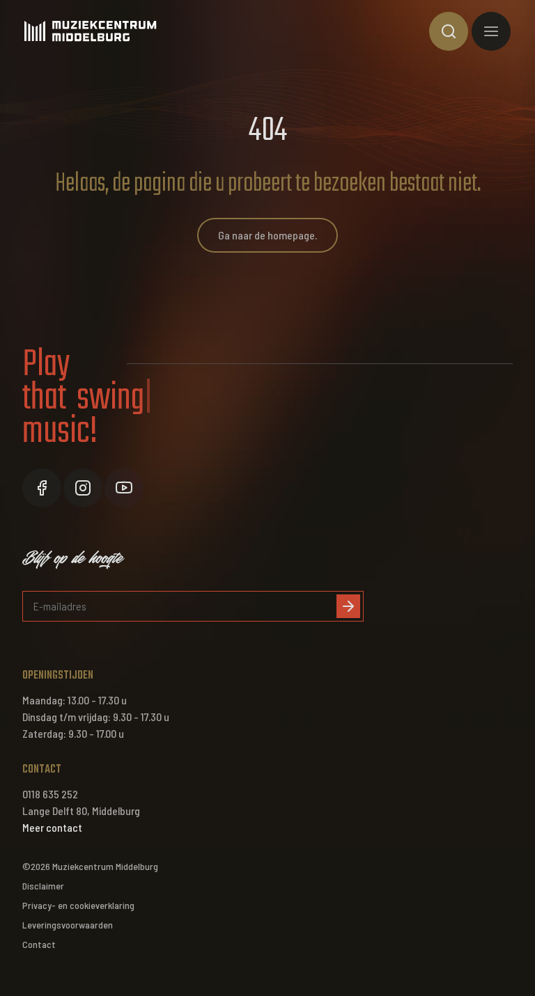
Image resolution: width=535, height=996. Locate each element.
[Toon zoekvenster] (448, 31)
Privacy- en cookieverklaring (78, 905)
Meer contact (52, 827)
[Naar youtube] (124, 487)
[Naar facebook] (41, 487)
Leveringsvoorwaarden (67, 925)
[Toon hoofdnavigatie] (491, 31)
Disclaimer (43, 886)
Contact (39, 944)
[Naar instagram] (82, 487)
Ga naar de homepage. (267, 235)
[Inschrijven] (348, 606)
